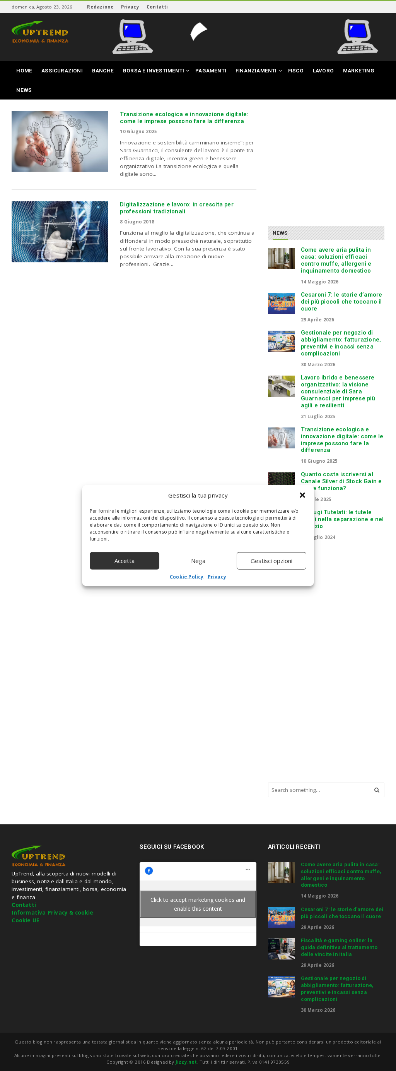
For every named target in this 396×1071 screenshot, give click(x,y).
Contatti (157, 7)
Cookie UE (25, 920)
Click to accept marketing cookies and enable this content (197, 904)
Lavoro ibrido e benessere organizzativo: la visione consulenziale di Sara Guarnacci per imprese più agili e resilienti (338, 391)
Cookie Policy (187, 576)
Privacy (217, 576)
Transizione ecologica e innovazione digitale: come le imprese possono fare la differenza (184, 118)
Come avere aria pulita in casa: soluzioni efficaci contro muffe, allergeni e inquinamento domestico (336, 260)
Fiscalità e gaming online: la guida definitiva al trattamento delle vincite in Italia (339, 947)
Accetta (124, 561)
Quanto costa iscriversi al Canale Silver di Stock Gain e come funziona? (341, 481)
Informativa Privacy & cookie (52, 912)
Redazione (100, 7)
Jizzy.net (186, 1062)
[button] (302, 495)
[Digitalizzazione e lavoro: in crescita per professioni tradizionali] (60, 231)
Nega (198, 561)
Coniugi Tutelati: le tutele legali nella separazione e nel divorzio (342, 519)
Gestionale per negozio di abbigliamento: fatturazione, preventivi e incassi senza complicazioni (341, 343)
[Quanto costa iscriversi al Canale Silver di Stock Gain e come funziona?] (281, 482)
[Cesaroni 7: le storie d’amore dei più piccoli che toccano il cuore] (281, 303)
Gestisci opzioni (271, 561)
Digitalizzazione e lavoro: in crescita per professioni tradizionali (176, 208)
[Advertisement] (332, 159)
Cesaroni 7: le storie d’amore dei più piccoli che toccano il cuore (341, 301)
